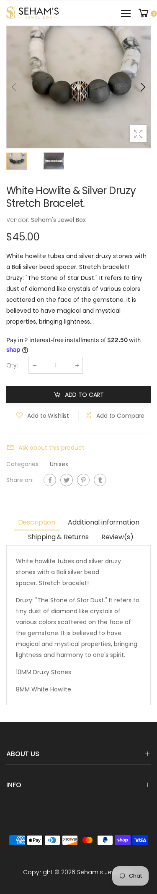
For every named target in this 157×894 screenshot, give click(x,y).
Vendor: (18, 220)
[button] (142, 87)
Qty (12, 365)
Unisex (59, 464)
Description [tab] (36, 522)
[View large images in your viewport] (138, 133)
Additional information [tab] (103, 522)
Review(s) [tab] (117, 537)
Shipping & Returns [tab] (58, 537)
